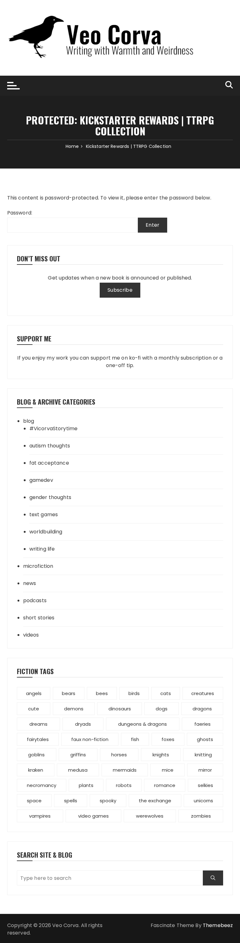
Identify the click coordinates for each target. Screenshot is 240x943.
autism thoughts (49, 445)
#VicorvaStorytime (53, 428)
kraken (35, 770)
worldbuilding (45, 531)
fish (135, 739)
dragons (202, 708)
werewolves (149, 816)
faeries (202, 724)
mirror (205, 770)
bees (102, 693)
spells (70, 800)
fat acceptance (49, 462)
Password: (19, 212)
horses (119, 754)
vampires (40, 816)
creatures (202, 693)
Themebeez (218, 925)
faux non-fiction (89, 739)
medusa (78, 770)
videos (31, 634)
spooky (108, 800)
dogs (162, 708)
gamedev (41, 480)
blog (28, 421)
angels (34, 693)
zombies (201, 816)
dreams (38, 724)
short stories (39, 617)
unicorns (203, 800)
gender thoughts (50, 497)
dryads (83, 724)
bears (68, 693)
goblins (36, 754)
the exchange (155, 800)
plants (86, 785)
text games (43, 514)
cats (165, 693)
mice (167, 770)
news (29, 583)
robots (124, 785)
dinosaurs (119, 708)
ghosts (205, 739)
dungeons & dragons (142, 724)
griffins (78, 754)
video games (93, 816)
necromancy (41, 785)
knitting (203, 754)
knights (160, 754)
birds (134, 693)
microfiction (38, 566)
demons (73, 708)
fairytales (38, 739)
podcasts (35, 600)
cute (33, 708)
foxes (168, 739)
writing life (42, 548)
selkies (205, 785)
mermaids (125, 770)
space (34, 800)
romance (164, 785)
